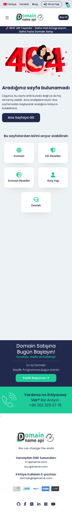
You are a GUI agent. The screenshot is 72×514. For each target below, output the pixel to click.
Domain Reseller (19, 181)
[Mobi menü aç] (7, 17)
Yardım (24, 4)
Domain (19, 156)
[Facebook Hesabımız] (25, 504)
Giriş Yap (53, 4)
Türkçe (11, 4)
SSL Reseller (53, 156)
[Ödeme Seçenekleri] (36, 489)
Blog (35, 4)
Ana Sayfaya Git (21, 117)
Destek (36, 205)
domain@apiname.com (36, 478)
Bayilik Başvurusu (35, 378)
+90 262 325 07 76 (45, 405)
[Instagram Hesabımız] (45, 504)
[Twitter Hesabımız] (31, 504)
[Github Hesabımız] (18, 504)
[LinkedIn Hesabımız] (38, 504)
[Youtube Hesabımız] (53, 504)
